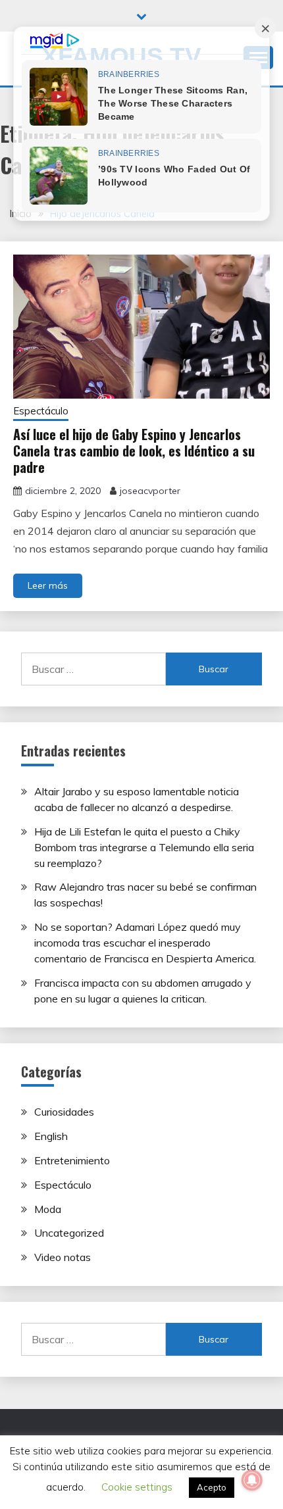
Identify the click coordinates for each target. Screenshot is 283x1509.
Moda (47, 1209)
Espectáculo (40, 411)
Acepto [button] (211, 1487)
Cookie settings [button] (136, 1487)
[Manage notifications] (252, 1480)
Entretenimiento (72, 1160)
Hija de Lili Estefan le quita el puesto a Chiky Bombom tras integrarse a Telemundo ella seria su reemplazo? (144, 847)
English (51, 1136)
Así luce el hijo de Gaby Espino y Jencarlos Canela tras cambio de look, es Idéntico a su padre (134, 450)
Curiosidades (64, 1111)
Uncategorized (69, 1232)
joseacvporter (150, 491)
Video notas (62, 1257)
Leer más (48, 585)
